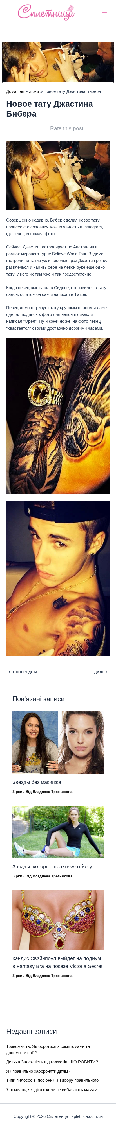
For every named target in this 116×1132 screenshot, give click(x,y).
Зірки (17, 792)
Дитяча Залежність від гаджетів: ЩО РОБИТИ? (52, 1062)
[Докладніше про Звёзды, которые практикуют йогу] (57, 832)
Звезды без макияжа (36, 782)
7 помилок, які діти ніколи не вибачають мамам (51, 1089)
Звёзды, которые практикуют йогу (52, 866)
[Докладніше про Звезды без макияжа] (57, 742)
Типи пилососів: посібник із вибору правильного (52, 1080)
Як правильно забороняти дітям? (38, 1071)
